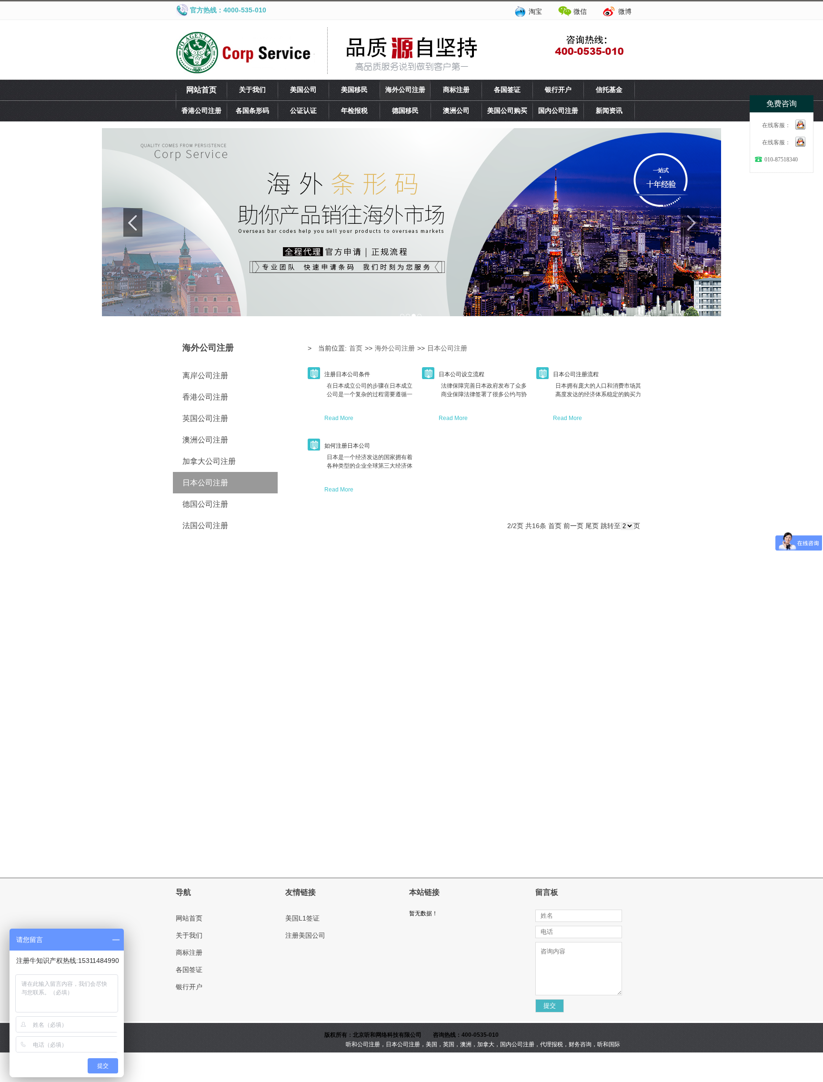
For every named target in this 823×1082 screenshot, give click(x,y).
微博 (625, 11)
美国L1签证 (302, 918)
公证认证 (303, 110)
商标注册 (456, 89)
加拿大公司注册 (209, 461)
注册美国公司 (305, 935)
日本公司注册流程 (576, 374)
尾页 (592, 526)
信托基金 (609, 89)
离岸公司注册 (205, 375)
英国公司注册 (205, 418)
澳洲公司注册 (205, 440)
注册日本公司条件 (347, 374)
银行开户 (558, 89)
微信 (580, 11)
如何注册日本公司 (347, 445)
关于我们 (252, 89)
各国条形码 (252, 110)
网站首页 (201, 90)
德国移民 (405, 110)
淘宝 (535, 11)
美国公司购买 (507, 110)
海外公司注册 (405, 89)
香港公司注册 (201, 110)
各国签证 (507, 89)
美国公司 (303, 89)
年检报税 (354, 110)
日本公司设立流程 (461, 374)
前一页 (573, 526)
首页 (355, 348)
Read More (338, 418)
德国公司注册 (205, 504)
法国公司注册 (205, 525)
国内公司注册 (558, 110)
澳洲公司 (456, 110)
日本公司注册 (205, 483)
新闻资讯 (609, 110)
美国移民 (354, 89)
